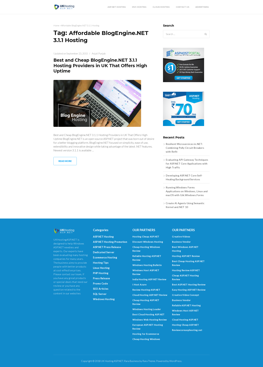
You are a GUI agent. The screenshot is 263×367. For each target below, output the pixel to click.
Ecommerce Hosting (105, 257)
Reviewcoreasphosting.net (187, 330)
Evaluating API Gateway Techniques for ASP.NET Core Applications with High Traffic (187, 163)
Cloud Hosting (161, 7)
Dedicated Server (103, 252)
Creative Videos (181, 236)
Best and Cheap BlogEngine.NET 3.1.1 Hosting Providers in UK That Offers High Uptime (100, 65)
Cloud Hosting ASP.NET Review (149, 295)
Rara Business (131, 360)
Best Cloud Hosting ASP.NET (148, 314)
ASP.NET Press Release (107, 247)
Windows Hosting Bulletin (147, 265)
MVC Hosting (139, 7)
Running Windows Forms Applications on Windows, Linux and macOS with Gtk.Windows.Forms (187, 191)
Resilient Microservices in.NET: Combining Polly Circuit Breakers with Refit (185, 147)
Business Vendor (181, 241)
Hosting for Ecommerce (145, 334)
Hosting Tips (101, 262)
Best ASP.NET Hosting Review (189, 284)
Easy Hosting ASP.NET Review (189, 289)
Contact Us (182, 7)
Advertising (202, 7)
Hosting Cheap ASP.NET (145, 236)
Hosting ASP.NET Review (186, 256)
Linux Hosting (101, 267)
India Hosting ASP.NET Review (149, 279)
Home (56, 25)
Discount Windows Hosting (147, 241)
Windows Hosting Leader (146, 309)
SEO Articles (100, 288)
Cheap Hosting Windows (146, 339)
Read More (65, 161)
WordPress (175, 360)
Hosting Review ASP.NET (186, 270)
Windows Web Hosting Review (149, 319)
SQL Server (100, 293)
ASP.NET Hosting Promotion (110, 241)
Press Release (101, 278)
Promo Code (100, 283)
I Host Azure (139, 284)
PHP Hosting (100, 273)
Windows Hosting (104, 299)
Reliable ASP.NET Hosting (186, 305)
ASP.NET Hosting (117, 7)
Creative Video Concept (185, 295)
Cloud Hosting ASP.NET (185, 319)
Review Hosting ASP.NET (146, 289)
